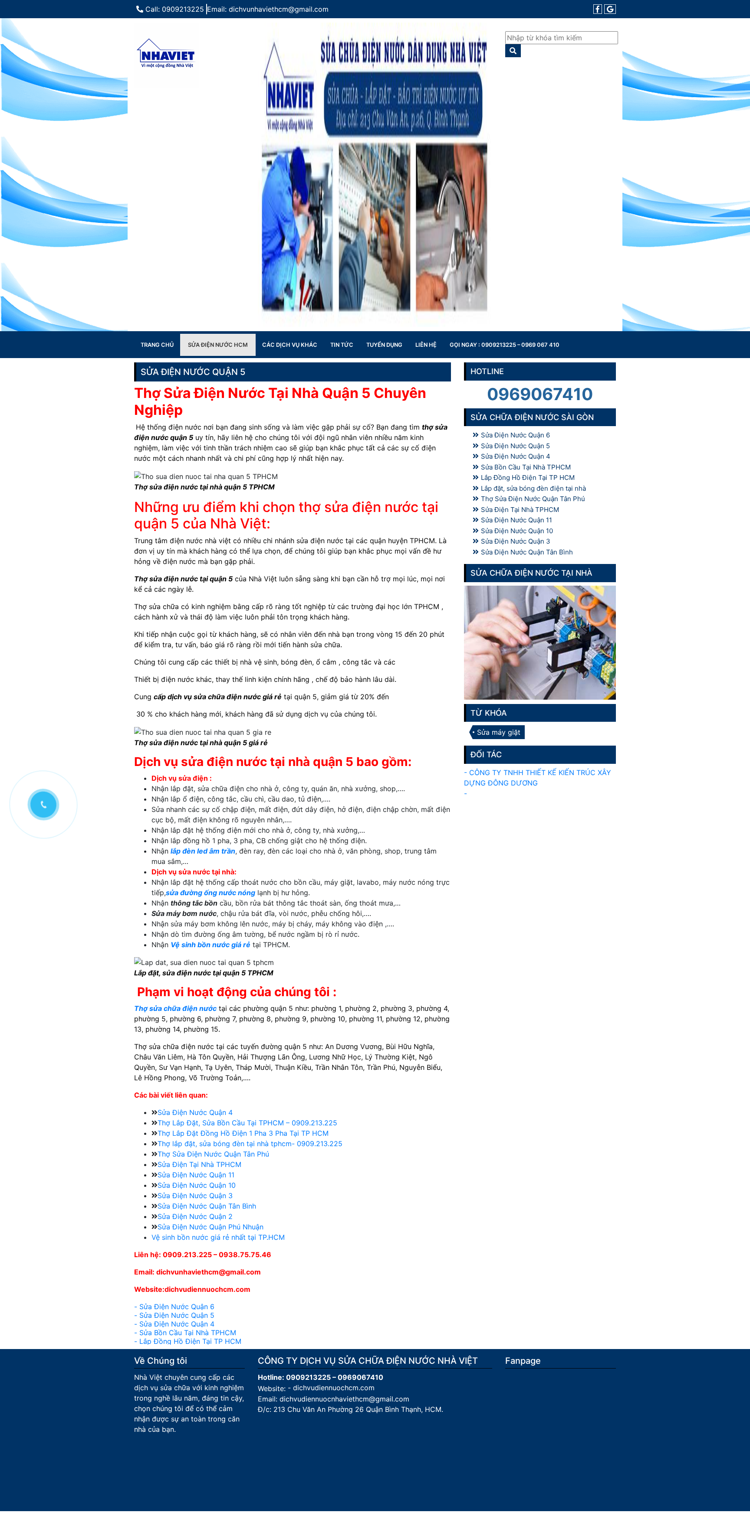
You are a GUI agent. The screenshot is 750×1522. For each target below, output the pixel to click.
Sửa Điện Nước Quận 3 (195, 1195)
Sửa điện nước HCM (218, 345)
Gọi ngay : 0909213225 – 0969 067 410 (504, 345)
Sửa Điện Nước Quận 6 (176, 1306)
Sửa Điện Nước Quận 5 (176, 1315)
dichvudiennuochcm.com (334, 1387)
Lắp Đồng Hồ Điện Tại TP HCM (190, 1341)
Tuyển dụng (384, 345)
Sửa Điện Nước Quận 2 (195, 1216)
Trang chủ (157, 345)
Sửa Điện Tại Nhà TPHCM (199, 1164)
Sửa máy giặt (498, 732)
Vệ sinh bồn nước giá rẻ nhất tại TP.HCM (218, 1237)
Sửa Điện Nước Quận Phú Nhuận (210, 1226)
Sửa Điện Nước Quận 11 (196, 1174)
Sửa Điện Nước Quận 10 (197, 1185)
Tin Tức (341, 345)
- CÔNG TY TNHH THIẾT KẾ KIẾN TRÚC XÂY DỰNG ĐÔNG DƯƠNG (537, 777)
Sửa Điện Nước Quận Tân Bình (207, 1206)
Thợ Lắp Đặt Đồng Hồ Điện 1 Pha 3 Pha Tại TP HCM (243, 1133)
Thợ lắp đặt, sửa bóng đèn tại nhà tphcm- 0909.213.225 (250, 1143)
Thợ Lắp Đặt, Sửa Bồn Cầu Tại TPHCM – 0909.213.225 (247, 1122)
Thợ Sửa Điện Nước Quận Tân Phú (213, 1154)
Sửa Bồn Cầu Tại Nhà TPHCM (187, 1332)
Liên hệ (426, 345)
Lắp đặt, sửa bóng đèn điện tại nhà (533, 488)
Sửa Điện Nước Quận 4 (195, 1112)
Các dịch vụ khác (289, 345)
